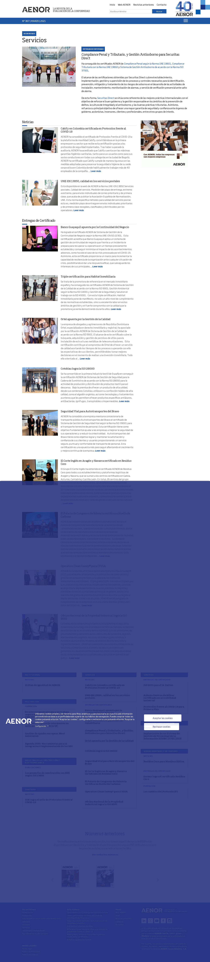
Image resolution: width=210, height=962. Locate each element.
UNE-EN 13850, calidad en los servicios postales (90, 181)
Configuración (42, 726)
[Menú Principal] (186, 20)
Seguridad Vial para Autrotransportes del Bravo (90, 411)
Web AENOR (124, 4)
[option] (164, 144)
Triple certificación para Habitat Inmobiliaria (88, 276)
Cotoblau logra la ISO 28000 (78, 369)
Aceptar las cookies (163, 718)
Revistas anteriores (143, 4)
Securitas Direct (105, 98)
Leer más (96, 171)
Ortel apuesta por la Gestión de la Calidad (85, 319)
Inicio (112, 4)
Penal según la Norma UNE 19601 (147, 63)
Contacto (161, 4)
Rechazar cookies (161, 726)
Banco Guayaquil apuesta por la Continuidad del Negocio (95, 227)
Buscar (159, 11)
